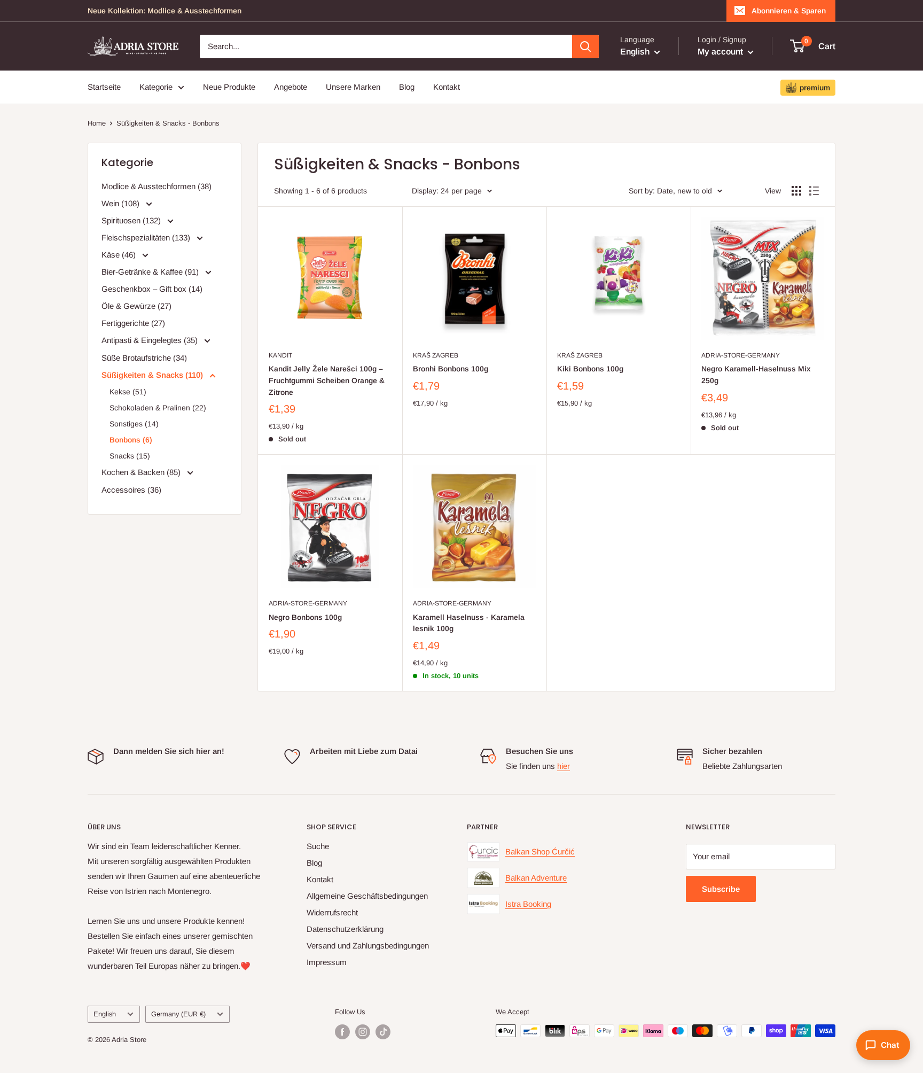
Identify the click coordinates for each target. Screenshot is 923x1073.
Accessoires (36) (131, 489)
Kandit (280, 355)
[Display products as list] (814, 191)
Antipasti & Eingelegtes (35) (150, 340)
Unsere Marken (353, 86)
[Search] (585, 46)
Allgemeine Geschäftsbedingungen (367, 895)
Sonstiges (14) (134, 423)
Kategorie (156, 86)
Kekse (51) (127, 391)
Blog (406, 86)
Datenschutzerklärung (345, 929)
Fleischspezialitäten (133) (146, 237)
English (104, 1014)
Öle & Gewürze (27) (136, 305)
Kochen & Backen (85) (142, 472)
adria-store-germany (740, 355)
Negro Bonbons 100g (305, 617)
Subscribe (721, 888)
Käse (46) (119, 254)
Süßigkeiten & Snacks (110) (153, 374)
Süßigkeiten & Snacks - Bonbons (168, 123)
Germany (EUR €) (178, 1014)
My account (721, 51)
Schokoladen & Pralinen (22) (157, 407)
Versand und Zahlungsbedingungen (368, 945)
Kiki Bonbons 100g (590, 368)
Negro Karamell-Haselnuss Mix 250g (756, 374)
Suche (318, 846)
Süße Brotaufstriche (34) (144, 357)
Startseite (104, 86)
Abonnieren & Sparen (789, 10)
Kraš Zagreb (435, 355)
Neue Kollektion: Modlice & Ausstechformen (164, 10)
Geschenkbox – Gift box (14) (151, 288)
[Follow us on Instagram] (362, 1031)
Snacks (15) (129, 456)
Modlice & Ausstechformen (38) (156, 186)
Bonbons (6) (130, 440)
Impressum (327, 962)
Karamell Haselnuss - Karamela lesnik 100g (469, 623)
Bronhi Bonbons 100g (450, 368)
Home (97, 123)
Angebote (290, 86)
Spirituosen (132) (132, 220)
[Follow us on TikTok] (383, 1031)
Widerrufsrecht (332, 912)
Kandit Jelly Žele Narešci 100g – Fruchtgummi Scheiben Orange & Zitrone (327, 380)
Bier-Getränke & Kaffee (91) (151, 271)
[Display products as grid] (796, 191)
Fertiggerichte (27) (133, 323)
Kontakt (446, 86)
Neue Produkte (229, 86)
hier (563, 766)
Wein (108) (121, 203)
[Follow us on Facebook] (342, 1031)
